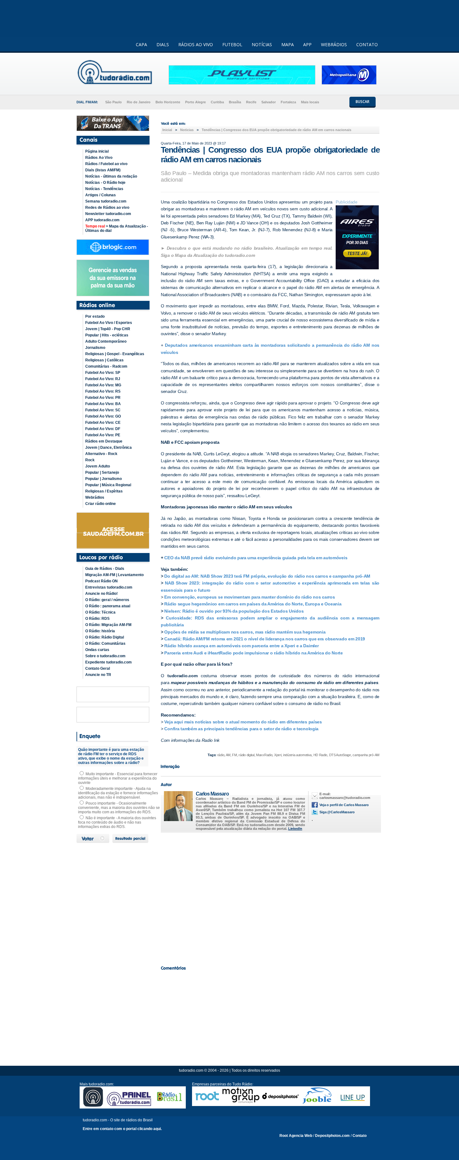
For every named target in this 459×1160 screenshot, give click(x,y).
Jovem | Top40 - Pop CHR (107, 329)
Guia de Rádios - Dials (104, 568)
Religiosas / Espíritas (104, 491)
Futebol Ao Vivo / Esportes (108, 323)
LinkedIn (295, 828)
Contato (360, 1135)
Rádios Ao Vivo (98, 157)
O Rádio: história (100, 631)
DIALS (162, 44)
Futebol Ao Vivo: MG (103, 385)
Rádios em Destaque (103, 441)
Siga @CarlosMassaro (337, 812)
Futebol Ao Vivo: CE (103, 422)
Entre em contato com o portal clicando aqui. (122, 1129)
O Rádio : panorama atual (107, 606)
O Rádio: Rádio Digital (104, 637)
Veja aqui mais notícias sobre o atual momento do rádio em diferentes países (242, 721)
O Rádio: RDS (97, 618)
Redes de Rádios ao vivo (107, 207)
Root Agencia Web (295, 1135)
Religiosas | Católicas (104, 360)
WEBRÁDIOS (334, 44)
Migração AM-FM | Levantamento (114, 575)
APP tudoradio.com (102, 220)
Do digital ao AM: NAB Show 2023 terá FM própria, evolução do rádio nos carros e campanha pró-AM (267, 576)
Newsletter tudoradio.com (108, 214)
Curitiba (217, 102)
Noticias (187, 130)
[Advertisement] (270, 897)
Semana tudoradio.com (105, 201)
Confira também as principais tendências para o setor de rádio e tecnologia (241, 728)
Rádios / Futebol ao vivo (106, 164)
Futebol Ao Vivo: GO (103, 416)
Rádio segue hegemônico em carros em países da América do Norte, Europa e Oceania (252, 603)
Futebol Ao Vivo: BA (103, 404)
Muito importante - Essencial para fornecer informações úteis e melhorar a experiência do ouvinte (117, 778)
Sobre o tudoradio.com (105, 656)
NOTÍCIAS (262, 44)
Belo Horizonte (167, 102)
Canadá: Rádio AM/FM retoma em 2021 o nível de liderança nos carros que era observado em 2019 (264, 638)
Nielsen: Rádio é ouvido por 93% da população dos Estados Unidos (234, 611)
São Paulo (113, 102)
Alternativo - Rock (101, 454)
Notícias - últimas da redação (111, 176)
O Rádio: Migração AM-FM (108, 625)
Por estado (95, 316)
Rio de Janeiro (139, 102)
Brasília (235, 102)
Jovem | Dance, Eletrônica (108, 447)
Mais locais (310, 102)
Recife (251, 102)
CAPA (141, 44)
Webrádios (94, 497)
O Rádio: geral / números (107, 600)
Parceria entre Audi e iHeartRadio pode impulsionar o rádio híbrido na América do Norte (253, 652)
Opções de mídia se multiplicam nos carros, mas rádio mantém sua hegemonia (244, 631)
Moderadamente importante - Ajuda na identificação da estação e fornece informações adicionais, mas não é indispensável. (118, 793)
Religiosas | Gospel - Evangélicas (114, 354)
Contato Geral (97, 668)
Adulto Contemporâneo (105, 341)
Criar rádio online (100, 504)
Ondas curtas (97, 650)
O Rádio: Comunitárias (105, 643)
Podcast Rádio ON (101, 581)
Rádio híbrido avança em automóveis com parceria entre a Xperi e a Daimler (241, 645)
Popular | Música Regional (108, 485)
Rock (90, 460)
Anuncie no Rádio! (101, 593)
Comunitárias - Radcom (106, 366)
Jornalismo (95, 347)
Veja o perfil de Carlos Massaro (344, 805)
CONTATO (367, 44)
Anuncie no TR (98, 675)
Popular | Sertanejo (102, 472)
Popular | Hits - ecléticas (106, 335)
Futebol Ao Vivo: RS (103, 391)
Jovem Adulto (97, 466)
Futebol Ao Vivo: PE (102, 435)
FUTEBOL (232, 44)
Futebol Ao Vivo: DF (102, 429)
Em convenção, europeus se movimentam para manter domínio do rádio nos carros (249, 597)
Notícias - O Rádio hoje (105, 182)
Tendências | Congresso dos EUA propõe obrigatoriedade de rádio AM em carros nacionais (276, 130)
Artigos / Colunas (100, 195)
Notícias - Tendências (104, 189)
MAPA (287, 44)
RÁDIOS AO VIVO (195, 44)
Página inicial (97, 151)
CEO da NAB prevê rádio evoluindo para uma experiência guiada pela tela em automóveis (255, 557)
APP (307, 44)
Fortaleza (288, 102)
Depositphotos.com (332, 1135)
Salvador (268, 102)
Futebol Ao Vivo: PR (103, 397)
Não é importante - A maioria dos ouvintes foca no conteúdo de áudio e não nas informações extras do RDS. (117, 822)
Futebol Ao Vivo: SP (102, 372)
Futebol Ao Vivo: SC (103, 410)
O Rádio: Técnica (100, 612)
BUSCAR (362, 101)
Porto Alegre (195, 102)
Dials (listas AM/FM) (103, 170)
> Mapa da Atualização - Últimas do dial (116, 228)
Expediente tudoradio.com (108, 662)
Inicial (167, 130)
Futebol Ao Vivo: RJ (102, 379)
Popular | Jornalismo (103, 479)
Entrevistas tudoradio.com (108, 587)
